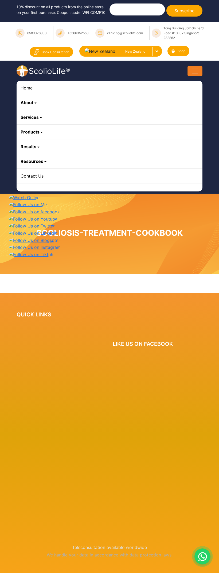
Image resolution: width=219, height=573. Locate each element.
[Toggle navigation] (194, 71)
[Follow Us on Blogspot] (34, 239)
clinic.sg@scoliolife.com (125, 33)
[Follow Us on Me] (28, 204)
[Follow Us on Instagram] (35, 247)
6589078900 (37, 33)
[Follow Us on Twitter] (32, 225)
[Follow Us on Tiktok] (31, 254)
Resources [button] (32, 161)
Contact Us (32, 176)
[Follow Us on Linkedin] (33, 232)
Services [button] (30, 117)
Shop (181, 51)
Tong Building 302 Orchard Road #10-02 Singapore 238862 (183, 33)
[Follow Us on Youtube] (33, 218)
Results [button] (28, 146)
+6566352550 (78, 33)
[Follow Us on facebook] (34, 211)
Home (27, 88)
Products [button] (30, 132)
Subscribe (184, 10)
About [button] (27, 102)
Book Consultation (55, 52)
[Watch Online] (24, 197)
